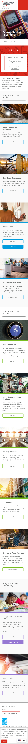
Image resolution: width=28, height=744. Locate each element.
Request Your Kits (13, 642)
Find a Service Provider (9, 706)
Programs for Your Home (15, 57)
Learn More (12, 142)
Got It (4, 741)
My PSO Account (11, 714)
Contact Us (5, 709)
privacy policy (17, 733)
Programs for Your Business (15, 62)
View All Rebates (13, 297)
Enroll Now (13, 247)
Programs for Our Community (15, 68)
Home (5, 41)
